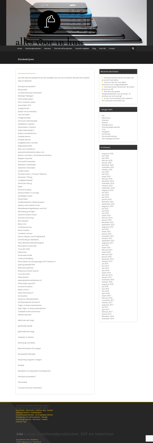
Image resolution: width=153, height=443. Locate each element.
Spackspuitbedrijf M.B (26, 264)
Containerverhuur (25, 227)
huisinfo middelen (82, 48)
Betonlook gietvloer (26, 268)
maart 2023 (106, 215)
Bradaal (21, 365)
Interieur (47, 48)
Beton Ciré (22, 224)
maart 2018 (106, 296)
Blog (94, 48)
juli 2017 (105, 307)
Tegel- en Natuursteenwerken (30, 305)
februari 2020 (107, 254)
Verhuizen (37, 419)
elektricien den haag (26, 320)
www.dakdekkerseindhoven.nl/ (30, 280)
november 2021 (108, 236)
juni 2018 (105, 289)
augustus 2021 (107, 243)
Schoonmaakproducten (25, 415)
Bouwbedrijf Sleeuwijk (26, 354)
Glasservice (22, 252)
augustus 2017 (107, 305)
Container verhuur (25, 233)
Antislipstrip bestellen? (27, 376)
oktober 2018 (107, 282)
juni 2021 (105, 245)
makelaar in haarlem (26, 337)
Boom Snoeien (23, 230)
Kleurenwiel (22, 382)
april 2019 (105, 270)
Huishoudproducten (33, 48)
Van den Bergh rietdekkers (28, 239)
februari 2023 (107, 218)
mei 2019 (105, 268)
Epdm (20, 186)
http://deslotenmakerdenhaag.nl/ (31, 243)
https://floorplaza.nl (25, 293)
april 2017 (105, 309)
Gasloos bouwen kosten (27, 214)
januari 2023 (106, 220)
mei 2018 (105, 291)
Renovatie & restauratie (27, 246)
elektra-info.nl (23, 289)
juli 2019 (105, 263)
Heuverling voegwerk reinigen (30, 360)
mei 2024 (105, 197)
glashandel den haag (26, 331)
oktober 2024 (107, 186)
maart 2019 (106, 273)
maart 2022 (106, 231)
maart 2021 (106, 247)
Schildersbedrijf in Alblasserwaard (31, 202)
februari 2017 (107, 312)
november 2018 (108, 279)
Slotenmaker (23, 199)
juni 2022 (105, 229)
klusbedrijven (36, 412)
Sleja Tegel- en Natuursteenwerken (32, 308)
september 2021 (108, 241)
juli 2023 (105, 208)
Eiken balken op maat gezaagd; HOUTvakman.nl (36, 261)
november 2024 (108, 183)
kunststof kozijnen (25, 286)
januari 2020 (106, 257)
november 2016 (108, 318)
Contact (112, 48)
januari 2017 (106, 314)
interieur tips (41, 410)
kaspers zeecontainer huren (29, 205)
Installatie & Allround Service (29, 311)
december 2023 (108, 202)
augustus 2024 (107, 190)
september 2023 (108, 204)
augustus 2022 (107, 227)
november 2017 (108, 300)
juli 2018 (105, 286)
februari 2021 (107, 250)
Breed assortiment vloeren (28, 271)
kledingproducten (23, 412)
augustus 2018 (107, 284)
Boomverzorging (24, 189)
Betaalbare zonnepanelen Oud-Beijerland (34, 371)
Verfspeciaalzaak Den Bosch (29, 302)
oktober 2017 (107, 302)
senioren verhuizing (26, 218)
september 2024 (108, 188)
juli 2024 (105, 192)
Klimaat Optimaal (24, 314)
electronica (30, 410)
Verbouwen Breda (25, 255)
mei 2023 (105, 213)
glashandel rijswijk (25, 326)
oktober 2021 (107, 238)
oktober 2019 (107, 261)
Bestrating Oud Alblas (26, 343)
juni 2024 (105, 195)
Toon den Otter (24, 249)
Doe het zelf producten (63, 48)
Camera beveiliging (25, 258)
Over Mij (102, 48)
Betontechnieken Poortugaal (29, 348)
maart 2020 (106, 252)
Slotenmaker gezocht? (26, 283)
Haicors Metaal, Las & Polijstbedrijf (31, 236)
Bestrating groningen (26, 211)
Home (19, 48)
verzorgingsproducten (44, 415)
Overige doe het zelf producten (28, 417)
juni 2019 (105, 266)
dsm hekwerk (23, 221)
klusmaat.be (22, 296)
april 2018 (105, 293)
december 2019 (108, 259)
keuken (50, 410)
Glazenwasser (23, 277)
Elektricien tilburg (25, 183)
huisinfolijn (20, 410)
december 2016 (108, 316)
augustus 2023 (107, 206)
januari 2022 (106, 234)
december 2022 (108, 222)
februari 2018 (107, 298)
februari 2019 (107, 275)
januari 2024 (106, 199)
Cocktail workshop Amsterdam (30, 388)
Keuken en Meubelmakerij (28, 299)
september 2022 (108, 224)
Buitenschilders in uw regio (28, 193)
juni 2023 (105, 211)
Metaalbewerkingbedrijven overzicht (32, 208)
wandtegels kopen (25, 196)
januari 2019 (106, 277)
